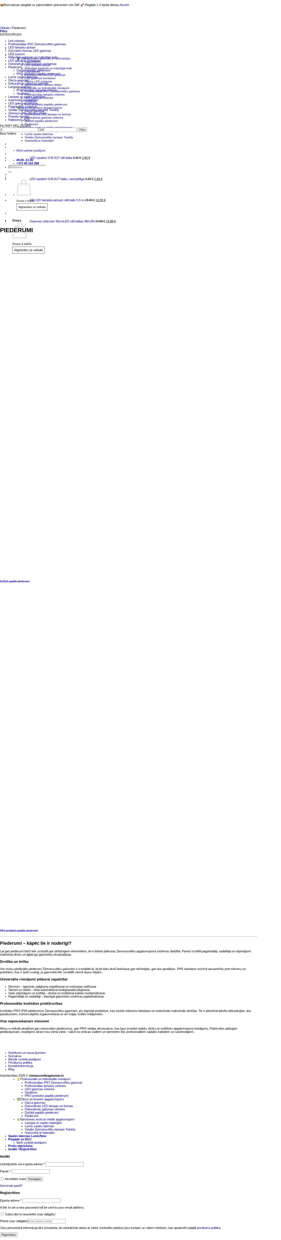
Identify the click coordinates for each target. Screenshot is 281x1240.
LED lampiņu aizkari (21, 47)
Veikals (5, 28)
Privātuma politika (20, 1062)
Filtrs (82, 129)
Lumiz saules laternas (23, 77)
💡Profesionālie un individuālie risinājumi (43, 1079)
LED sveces (16, 54)
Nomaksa (14, 1056)
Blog (11, 1069)
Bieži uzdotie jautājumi (31, 1142)
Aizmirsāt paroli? (11, 1185)
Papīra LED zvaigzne (22, 106)
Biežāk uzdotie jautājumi (24, 1059)
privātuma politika (208, 1228)
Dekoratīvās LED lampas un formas (32, 64)
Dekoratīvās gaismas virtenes (28, 83)
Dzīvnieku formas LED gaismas (29, 50)
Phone (14, 1221)
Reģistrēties (9, 1234)
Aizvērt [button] (124, 5)
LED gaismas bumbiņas (24, 60)
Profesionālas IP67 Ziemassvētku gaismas (37, 44)
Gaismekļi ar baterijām (23, 100)
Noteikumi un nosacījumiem (27, 1052)
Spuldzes (22, 93)
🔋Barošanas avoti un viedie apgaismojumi (45, 1119)
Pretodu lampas (18, 116)
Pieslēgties (34, 1179)
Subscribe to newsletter (29, 1214)
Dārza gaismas (18, 80)
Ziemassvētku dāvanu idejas (27, 113)
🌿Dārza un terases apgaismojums (40, 1099)
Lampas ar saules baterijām (26, 96)
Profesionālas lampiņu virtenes (37, 90)
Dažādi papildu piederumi (33, 70)
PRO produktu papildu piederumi (38, 73)
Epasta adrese (11, 1200)
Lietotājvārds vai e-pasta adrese (22, 1164)
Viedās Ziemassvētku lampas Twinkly (33, 110)
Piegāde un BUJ (19, 1139)
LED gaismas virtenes (23, 103)
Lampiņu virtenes (19, 87)
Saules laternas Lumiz (24, 1136)
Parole (5, 1171)
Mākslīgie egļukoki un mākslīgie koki (32, 57)
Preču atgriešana (20, 1146)
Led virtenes (16, 41)
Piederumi (15, 67)
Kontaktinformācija (20, 1066)
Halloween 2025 (19, 119)
